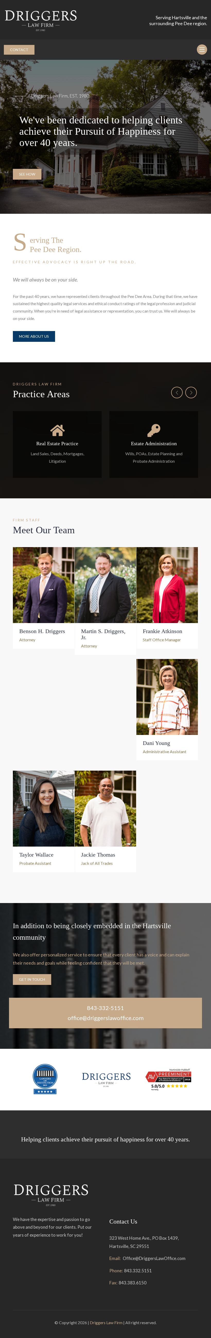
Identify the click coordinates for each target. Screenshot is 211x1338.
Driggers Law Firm (106, 1322)
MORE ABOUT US (34, 336)
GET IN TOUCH (32, 979)
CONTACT (19, 49)
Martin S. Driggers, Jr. (103, 634)
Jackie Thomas (98, 854)
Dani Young (156, 743)
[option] (105, 137)
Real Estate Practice (57, 443)
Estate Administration (154, 443)
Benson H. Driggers (42, 631)
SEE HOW (27, 174)
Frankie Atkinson (162, 631)
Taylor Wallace (36, 854)
